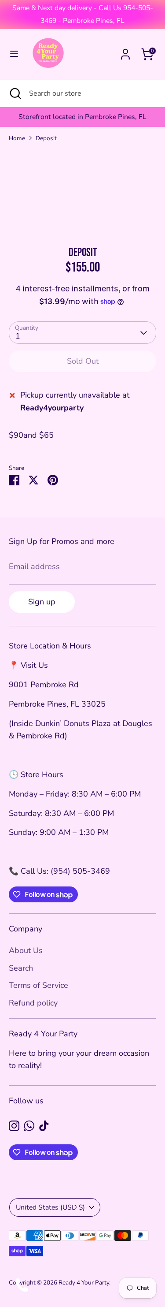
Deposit (46, 138)
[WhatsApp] (29, 1126)
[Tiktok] (44, 1126)
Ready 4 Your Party (84, 1282)
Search (21, 968)
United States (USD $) (50, 1207)
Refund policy (33, 1003)
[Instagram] (14, 1126)
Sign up (41, 601)
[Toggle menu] (14, 54)
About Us (26, 950)
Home (17, 138)
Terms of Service (38, 985)
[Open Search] (14, 93)
